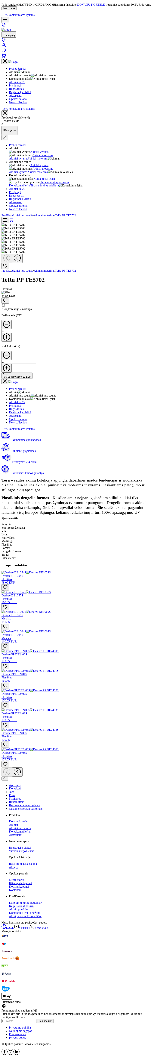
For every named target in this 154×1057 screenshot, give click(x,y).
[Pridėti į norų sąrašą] (5, 266)
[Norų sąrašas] (4, 51)
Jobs (11, 791)
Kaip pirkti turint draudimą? (25, 902)
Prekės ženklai (17, 145)
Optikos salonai (18, 205)
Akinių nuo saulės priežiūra (25, 916)
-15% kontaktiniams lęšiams (18, 14)
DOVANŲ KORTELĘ (91, 4)
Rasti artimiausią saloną (23, 863)
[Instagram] (11, 1053)
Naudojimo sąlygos (20, 1030)
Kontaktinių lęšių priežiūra (24, 912)
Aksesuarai (15, 202)
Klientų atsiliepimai (20, 883)
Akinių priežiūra (18, 909)
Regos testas (16, 195)
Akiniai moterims (42, 155)
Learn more (9, 8)
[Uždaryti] (5, 113)
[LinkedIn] (17, 1053)
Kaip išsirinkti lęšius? (21, 906)
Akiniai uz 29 (17, 188)
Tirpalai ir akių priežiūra (54, 182)
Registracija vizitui (20, 199)
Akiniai (13, 824)
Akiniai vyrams (39, 151)
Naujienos (15, 798)
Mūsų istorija (16, 879)
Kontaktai (15, 788)
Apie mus (14, 785)
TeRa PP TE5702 (65, 215)
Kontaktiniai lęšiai (44, 178)
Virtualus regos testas (21, 851)
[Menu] (5, 20)
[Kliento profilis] (4, 46)
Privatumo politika (20, 1027)
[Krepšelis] (4, 56)
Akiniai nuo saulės (22, 215)
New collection (18, 209)
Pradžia (6, 215)
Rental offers (16, 802)
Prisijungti (15, 192)
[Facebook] (5, 1053)
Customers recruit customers (25, 808)
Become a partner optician (24, 805)
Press (12, 795)
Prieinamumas (17, 1034)
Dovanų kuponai (19, 886)
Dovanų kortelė (18, 821)
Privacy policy (17, 1037)
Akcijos (13, 867)
